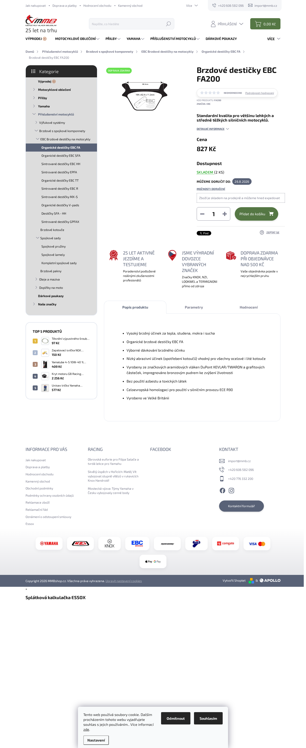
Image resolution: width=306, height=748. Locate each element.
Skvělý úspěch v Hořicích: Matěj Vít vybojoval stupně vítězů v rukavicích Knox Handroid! (113, 476)
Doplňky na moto (51, 287)
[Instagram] (231, 490)
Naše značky (47, 304)
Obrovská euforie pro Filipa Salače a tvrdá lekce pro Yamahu (113, 461)
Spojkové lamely (53, 255)
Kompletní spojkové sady (59, 263)
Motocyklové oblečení (54, 89)
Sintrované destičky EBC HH (60, 164)
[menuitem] (38, 38)
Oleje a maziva (49, 279)
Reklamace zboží (38, 502)
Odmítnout (176, 718)
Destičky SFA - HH (53, 213)
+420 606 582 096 (241, 470)
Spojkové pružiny (53, 246)
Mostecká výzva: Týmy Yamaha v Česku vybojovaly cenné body (111, 491)
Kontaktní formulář (241, 506)
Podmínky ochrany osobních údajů (50, 495)
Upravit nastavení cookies (124, 581)
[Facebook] (222, 490)
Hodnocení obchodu (97, 5)
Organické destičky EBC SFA (60, 155)
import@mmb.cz (239, 461)
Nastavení (96, 740)
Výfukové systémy (52, 122)
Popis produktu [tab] (135, 307)
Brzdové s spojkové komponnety (62, 131)
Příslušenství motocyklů (56, 114)
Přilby (42, 98)
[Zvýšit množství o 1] (224, 213)
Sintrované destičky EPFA (59, 172)
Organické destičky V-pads (60, 205)
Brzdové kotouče (52, 230)
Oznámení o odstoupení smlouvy (48, 517)
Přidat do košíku (252, 214)
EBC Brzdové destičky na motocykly (65, 139)
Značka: (204, 103)
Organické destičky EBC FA (60, 147)
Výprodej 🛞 (47, 81)
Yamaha (44, 106)
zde (86, 729)
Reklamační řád (37, 509)
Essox (30, 524)
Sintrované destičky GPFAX (60, 222)
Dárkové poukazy (51, 296)
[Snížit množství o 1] (202, 213)
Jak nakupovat (36, 5)
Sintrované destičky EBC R (59, 188)
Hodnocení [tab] (249, 307)
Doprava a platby (64, 5)
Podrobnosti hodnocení (259, 92)
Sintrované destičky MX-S (59, 197)
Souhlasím (208, 718)
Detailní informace (210, 128)
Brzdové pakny (50, 271)
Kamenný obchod (130, 5)
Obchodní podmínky (39, 488)
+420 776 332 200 (240, 479)
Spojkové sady (50, 238)
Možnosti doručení (211, 188)
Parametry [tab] (194, 307)
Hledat (168, 24)
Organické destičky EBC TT (60, 180)
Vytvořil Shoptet (234, 580)
